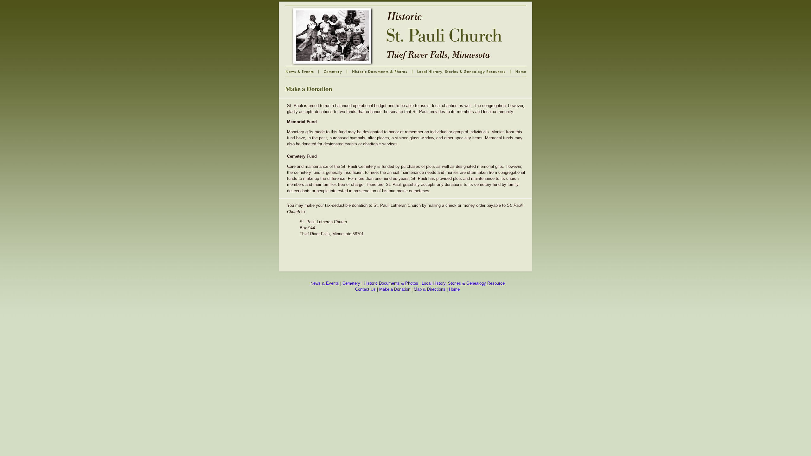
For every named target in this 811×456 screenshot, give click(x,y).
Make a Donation (394, 289)
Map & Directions (429, 289)
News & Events (324, 283)
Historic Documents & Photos (391, 283)
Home (454, 289)
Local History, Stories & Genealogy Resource (463, 283)
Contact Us (365, 289)
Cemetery (351, 283)
